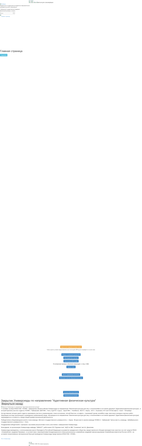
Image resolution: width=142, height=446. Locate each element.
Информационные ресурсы (71, 395)
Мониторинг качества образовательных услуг (71, 378)
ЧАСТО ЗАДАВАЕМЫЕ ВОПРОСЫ (71, 374)
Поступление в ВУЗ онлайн (71, 361)
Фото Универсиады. (6, 438)
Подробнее (3, 55)
